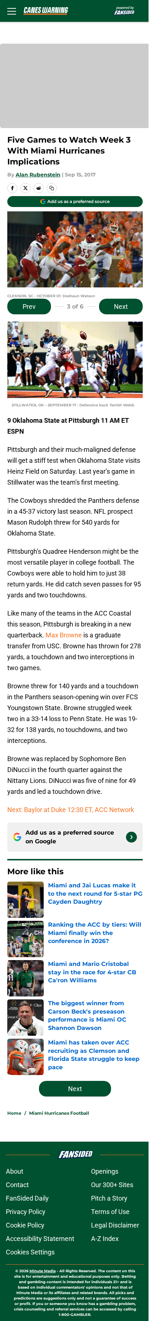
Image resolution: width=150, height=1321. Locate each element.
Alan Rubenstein (38, 174)
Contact (17, 1185)
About (14, 1171)
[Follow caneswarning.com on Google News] (131, 837)
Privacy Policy (26, 1211)
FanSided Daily (27, 1198)
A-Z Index (105, 1238)
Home (14, 1113)
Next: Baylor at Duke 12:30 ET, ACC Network (70, 809)
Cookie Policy (25, 1225)
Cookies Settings (30, 1252)
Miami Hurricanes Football (59, 1113)
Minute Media (42, 1271)
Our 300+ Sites (112, 1185)
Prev (29, 306)
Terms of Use (110, 1211)
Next (121, 306)
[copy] (52, 188)
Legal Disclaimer (115, 1225)
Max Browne (64, 635)
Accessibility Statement (40, 1238)
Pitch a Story (109, 1198)
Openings (104, 1171)
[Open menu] (11, 11)
